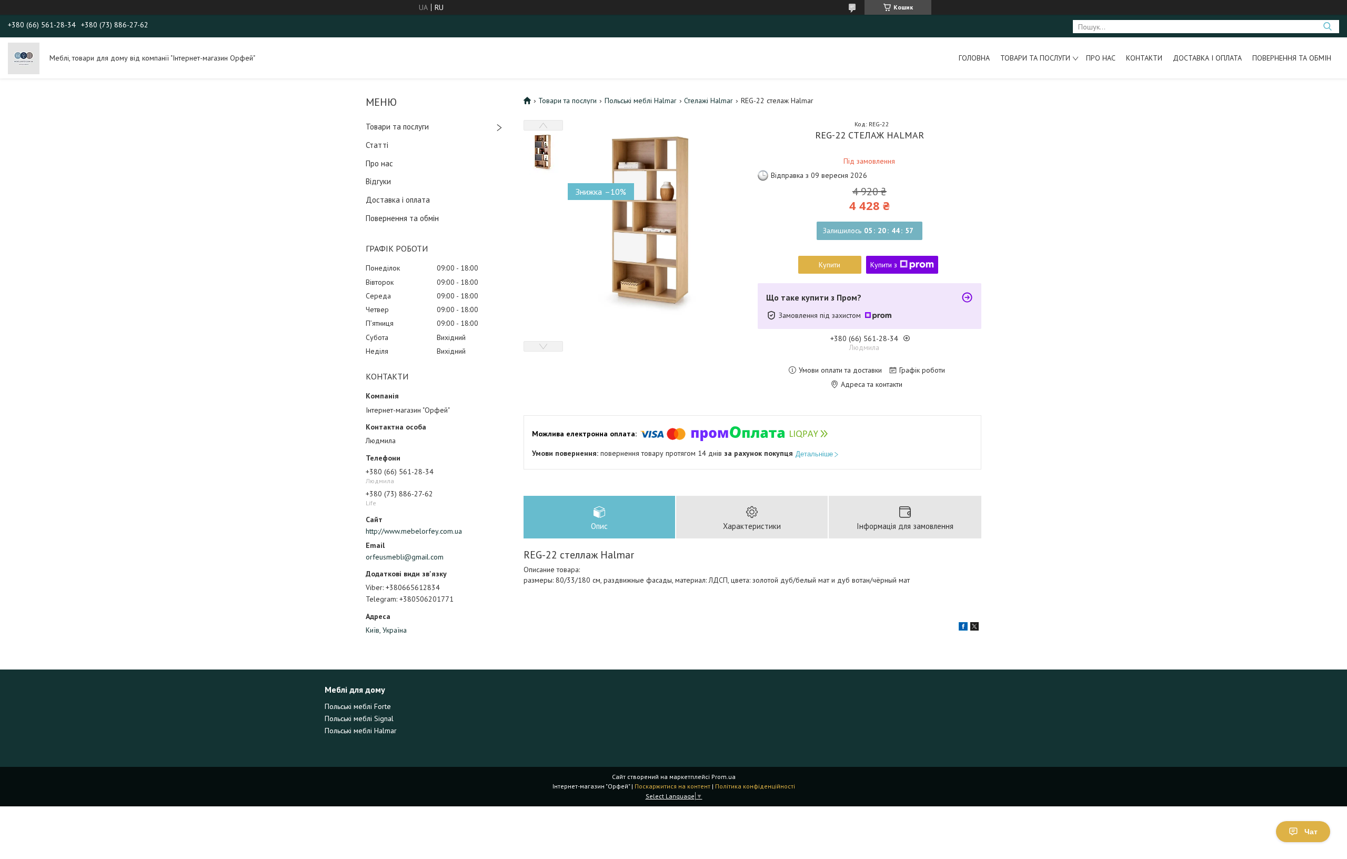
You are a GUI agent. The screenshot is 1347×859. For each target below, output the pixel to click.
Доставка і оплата (1207, 58)
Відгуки (378, 181)
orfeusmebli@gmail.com (405, 557)
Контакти (1144, 58)
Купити (829, 264)
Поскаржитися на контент (672, 786)
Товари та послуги (1035, 58)
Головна (974, 58)
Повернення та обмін (1291, 58)
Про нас (1100, 58)
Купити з (883, 264)
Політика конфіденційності (755, 786)
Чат (1311, 831)
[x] (974, 628)
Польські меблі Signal (359, 718)
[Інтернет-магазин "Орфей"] (23, 58)
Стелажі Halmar (708, 100)
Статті (377, 145)
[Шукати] (1327, 26)
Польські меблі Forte (358, 706)
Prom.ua (723, 777)
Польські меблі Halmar (641, 100)
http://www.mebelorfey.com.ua (414, 531)
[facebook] (963, 628)
